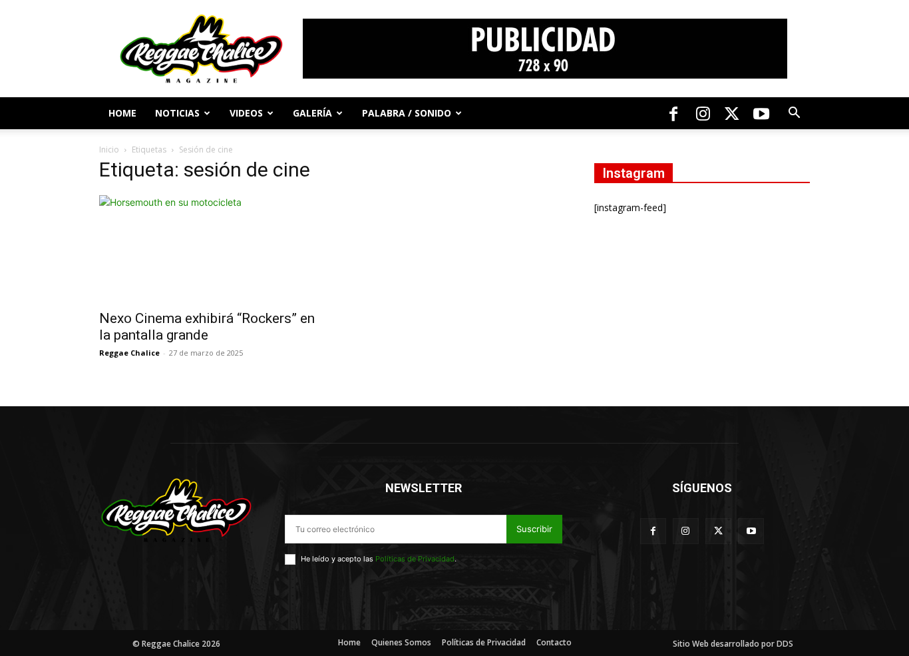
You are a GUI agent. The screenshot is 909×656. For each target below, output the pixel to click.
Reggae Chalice (129, 353)
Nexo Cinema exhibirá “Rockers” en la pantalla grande (207, 326)
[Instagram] (702, 113)
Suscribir (534, 528)
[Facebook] (673, 113)
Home (122, 113)
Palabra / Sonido (406, 113)
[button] (794, 114)
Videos (246, 113)
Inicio (109, 149)
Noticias (177, 113)
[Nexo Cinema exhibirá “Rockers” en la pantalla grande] (207, 248)
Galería (312, 113)
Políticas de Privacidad (414, 558)
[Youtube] (761, 113)
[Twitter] (732, 113)
